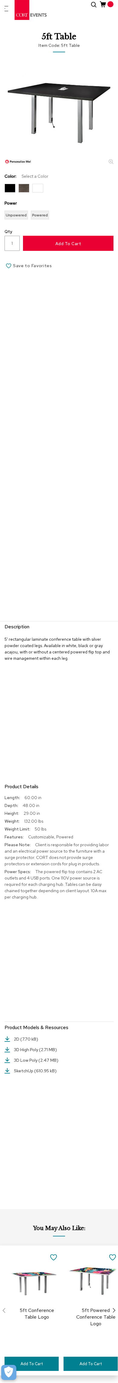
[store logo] (31, 10)
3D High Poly (26, 1049)
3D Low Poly (26, 1060)
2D (17, 1039)
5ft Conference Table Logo (37, 1313)
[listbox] (59, 190)
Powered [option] (40, 215)
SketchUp (24, 1071)
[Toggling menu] (6, 8)
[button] (53, 1257)
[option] (10, 188)
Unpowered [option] (16, 215)
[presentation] (114, 1310)
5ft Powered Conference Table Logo (96, 1317)
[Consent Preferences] (8, 1372)
